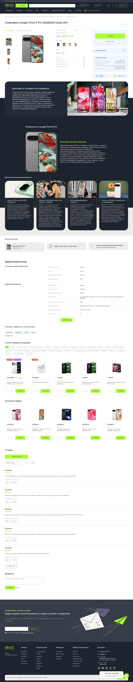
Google (26, 332)
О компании (59, 651)
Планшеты (29, 10)
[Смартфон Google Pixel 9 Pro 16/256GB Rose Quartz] (16, 414)
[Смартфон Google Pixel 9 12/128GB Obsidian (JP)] (66, 414)
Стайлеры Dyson (77, 658)
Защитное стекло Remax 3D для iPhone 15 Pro (116, 383)
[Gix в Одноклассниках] (114, 668)
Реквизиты (59, 656)
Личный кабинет (41, 651)
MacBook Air (76, 666)
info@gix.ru (102, 654)
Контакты (24, 1)
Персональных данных (27, 632)
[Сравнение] (120, 24)
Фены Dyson (76, 656)
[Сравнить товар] (8, 391)
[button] (54, 396)
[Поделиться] (126, 24)
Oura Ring (78, 10)
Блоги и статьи (60, 654)
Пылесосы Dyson (77, 661)
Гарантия (39, 663)
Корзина (123, 5)
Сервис (38, 661)
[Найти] (73, 5)
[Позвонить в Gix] (77, 5)
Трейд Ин (39, 666)
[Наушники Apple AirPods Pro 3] (41, 367)
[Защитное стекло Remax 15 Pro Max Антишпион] (91, 367)
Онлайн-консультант (92, 10)
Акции (38, 668)
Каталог (24, 647)
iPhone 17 (75, 651)
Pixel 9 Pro (9, 332)
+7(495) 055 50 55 (104, 651)
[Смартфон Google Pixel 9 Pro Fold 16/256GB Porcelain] (41, 414)
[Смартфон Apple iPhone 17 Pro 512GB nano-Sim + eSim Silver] (16, 367)
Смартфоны (9, 10)
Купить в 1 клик (110, 41)
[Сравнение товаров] (112, 5)
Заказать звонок (82, 6)
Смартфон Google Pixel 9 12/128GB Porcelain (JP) (114, 429)
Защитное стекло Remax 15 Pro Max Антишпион (90, 383)
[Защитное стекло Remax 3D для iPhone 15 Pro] (116, 367)
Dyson (70, 10)
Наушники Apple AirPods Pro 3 (40, 382)
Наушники (45, 10)
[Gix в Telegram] (98, 668)
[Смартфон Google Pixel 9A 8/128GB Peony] (91, 414)
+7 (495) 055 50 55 (84, 5)
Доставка (15, 1)
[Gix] (9, 5)
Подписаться (34, 628)
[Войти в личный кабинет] (108, 5)
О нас (6, 1)
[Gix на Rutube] (106, 668)
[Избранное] (116, 5)
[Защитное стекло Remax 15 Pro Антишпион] (66, 367)
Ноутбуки (19, 10)
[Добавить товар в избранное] (12, 391)
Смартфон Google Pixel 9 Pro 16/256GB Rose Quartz (15, 429)
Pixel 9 (33, 332)
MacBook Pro (76, 663)
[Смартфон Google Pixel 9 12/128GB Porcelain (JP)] (116, 414)
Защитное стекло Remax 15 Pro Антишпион (65, 383)
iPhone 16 (75, 654)
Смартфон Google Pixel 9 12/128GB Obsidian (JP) (64, 429)
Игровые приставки (58, 10)
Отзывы (10, 1)
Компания (60, 647)
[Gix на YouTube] (102, 668)
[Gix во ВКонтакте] (110, 668)
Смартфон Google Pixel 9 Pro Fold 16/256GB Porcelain (41, 429)
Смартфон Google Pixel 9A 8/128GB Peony (89, 429)
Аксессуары (24, 663)
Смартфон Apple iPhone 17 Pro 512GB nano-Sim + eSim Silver (15, 383)
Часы (37, 10)
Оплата (19, 1)
